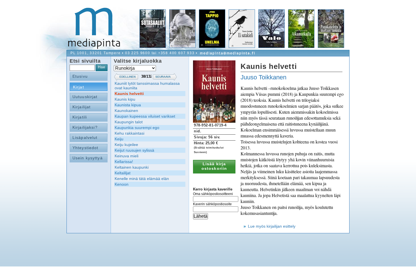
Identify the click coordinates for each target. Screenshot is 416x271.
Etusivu (80, 76)
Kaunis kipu (125, 99)
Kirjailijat (81, 107)
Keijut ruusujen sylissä (134, 150)
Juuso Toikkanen (263, 77)
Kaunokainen (126, 110)
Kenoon (121, 184)
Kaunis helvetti (129, 93)
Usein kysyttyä (87, 158)
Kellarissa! (124, 161)
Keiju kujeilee (126, 144)
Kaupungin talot (129, 122)
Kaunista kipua (128, 105)
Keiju (119, 139)
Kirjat (78, 87)
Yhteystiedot (85, 147)
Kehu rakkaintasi (129, 133)
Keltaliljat (122, 173)
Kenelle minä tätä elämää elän (142, 178)
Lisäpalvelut (84, 137)
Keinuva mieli (126, 156)
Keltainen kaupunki (132, 167)
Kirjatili (79, 117)
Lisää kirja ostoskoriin (214, 166)
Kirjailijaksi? (85, 127)
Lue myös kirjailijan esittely (271, 226)
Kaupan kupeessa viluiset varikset (145, 116)
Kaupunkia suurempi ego (137, 127)
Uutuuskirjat (84, 96)
